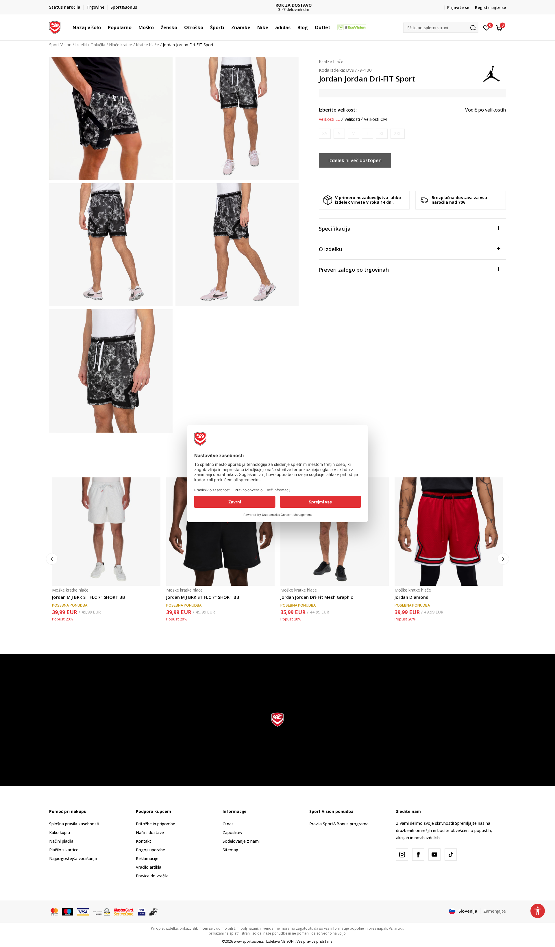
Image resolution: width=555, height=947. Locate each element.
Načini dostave (150, 832)
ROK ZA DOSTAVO (278, 5)
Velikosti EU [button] (330, 119)
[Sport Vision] (54, 27)
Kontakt (143, 841)
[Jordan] (491, 73)
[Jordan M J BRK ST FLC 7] (106, 531)
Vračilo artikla (148, 867)
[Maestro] (67, 911)
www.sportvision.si (249, 941)
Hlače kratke (120, 44)
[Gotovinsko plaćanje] (153, 911)
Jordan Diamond (411, 597)
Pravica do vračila (152, 876)
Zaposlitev (232, 832)
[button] (104, 27)
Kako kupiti (59, 832)
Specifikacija (335, 228)
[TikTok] (450, 854)
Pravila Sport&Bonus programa (339, 823)
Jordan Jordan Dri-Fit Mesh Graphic (316, 597)
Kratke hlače (147, 44)
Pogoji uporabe (150, 850)
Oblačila (97, 44)
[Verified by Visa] (141, 911)
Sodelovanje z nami (241, 841)
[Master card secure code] (124, 911)
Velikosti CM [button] (375, 119)
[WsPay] (101, 911)
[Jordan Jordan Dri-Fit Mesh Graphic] (334, 531)
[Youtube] (434, 854)
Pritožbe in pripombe (155, 823)
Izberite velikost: (338, 109)
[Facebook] (418, 854)
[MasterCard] (54, 911)
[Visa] (83, 911)
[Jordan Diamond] (449, 531)
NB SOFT (288, 941)
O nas (228, 823)
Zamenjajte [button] (494, 911)
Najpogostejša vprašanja (73, 858)
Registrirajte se (490, 7)
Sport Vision (60, 44)
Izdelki (81, 44)
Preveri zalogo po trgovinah (354, 269)
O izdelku (330, 249)
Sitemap (230, 850)
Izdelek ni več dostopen (355, 160)
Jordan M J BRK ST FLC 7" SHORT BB (88, 597)
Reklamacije (147, 858)
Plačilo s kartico (64, 850)
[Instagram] (402, 854)
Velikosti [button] (352, 119)
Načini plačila (61, 841)
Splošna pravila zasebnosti (74, 823)
